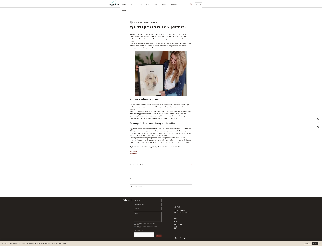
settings (307, 243)
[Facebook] (318, 123)
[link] (190, 4)
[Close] (320, 243)
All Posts (124, 10)
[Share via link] (135, 159)
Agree (315, 243)
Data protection (62, 243)
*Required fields (138, 230)
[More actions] (191, 22)
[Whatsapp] (318, 119)
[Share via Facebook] (131, 159)
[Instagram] (318, 127)
